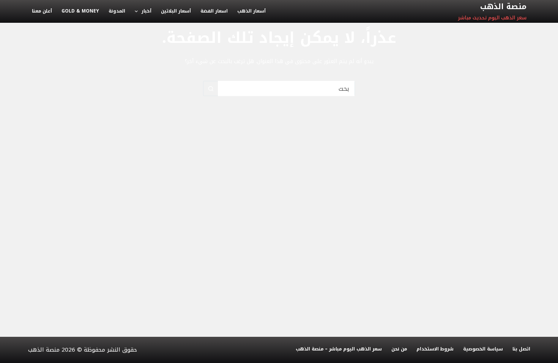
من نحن (399, 349)
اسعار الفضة (214, 11)
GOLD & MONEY (80, 11)
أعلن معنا (42, 11)
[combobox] (286, 88)
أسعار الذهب (251, 11)
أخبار (146, 11)
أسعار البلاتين (176, 11)
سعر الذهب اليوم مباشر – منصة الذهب (339, 349)
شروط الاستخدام (435, 349)
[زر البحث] (210, 88)
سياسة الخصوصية (483, 349)
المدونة (117, 11)
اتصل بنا (521, 349)
